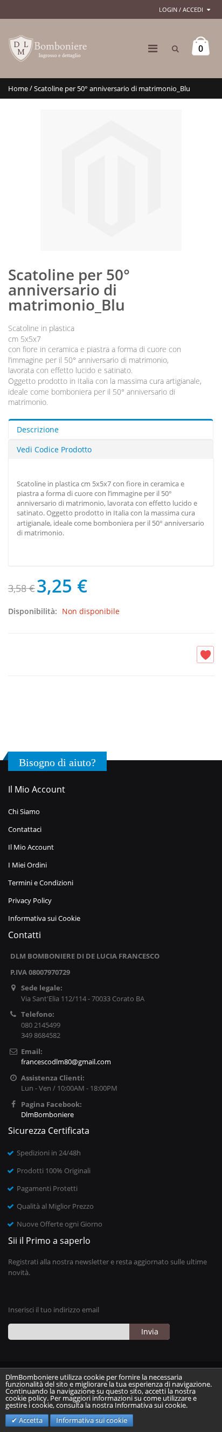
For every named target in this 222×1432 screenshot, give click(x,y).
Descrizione (38, 429)
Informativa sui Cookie (44, 918)
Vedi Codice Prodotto (54, 449)
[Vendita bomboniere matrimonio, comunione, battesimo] (48, 48)
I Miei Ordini (27, 865)
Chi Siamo (24, 811)
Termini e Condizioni (40, 882)
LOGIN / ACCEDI (181, 9)
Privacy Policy (30, 900)
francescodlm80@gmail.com (66, 1061)
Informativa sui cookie (91, 1420)
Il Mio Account (31, 847)
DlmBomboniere (47, 1114)
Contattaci (24, 829)
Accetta (30, 1420)
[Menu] (152, 48)
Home (18, 88)
